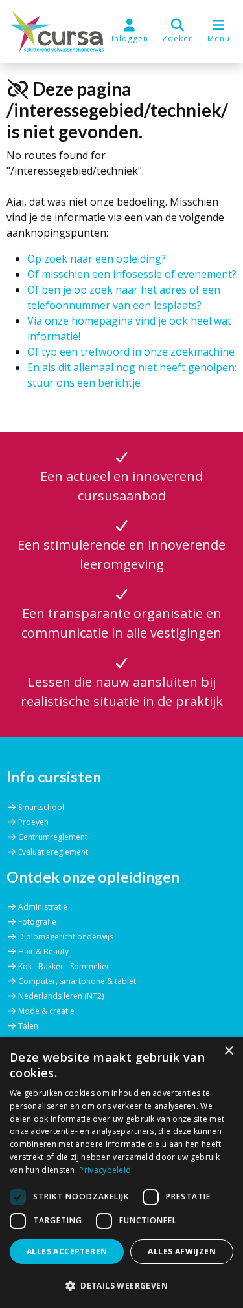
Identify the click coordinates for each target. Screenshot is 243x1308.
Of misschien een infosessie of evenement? (132, 274)
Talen (28, 1025)
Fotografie (37, 921)
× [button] (228, 1051)
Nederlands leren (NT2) (61, 996)
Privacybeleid (105, 1169)
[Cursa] (57, 31)
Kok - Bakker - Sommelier (64, 966)
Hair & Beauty (43, 951)
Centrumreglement (52, 836)
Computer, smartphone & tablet (77, 981)
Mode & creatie (46, 1010)
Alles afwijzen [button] (182, 1251)
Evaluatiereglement (53, 851)
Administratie (42, 906)
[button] (177, 31)
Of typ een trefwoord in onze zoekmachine (131, 352)
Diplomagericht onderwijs (65, 936)
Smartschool (41, 807)
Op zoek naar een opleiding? (96, 259)
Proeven (33, 822)
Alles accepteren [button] (67, 1251)
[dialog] (121, 1172)
